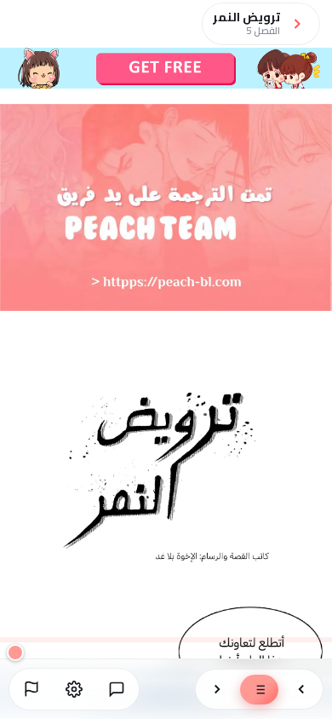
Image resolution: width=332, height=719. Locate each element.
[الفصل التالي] (217, 689)
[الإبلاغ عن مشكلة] (31, 689)
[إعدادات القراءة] (74, 689)
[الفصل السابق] (301, 689)
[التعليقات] (116, 689)
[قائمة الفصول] (259, 690)
